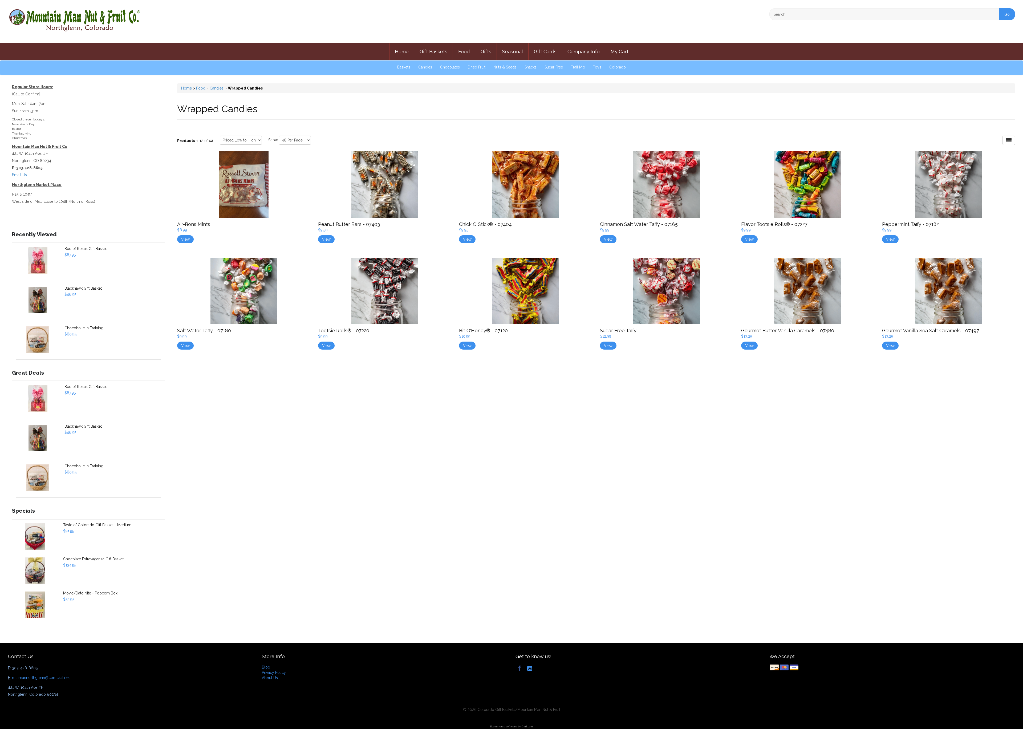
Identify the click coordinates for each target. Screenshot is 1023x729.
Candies (425, 67)
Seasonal (512, 51)
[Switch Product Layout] (1008, 140)
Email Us (19, 175)
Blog (266, 667)
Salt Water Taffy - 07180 (204, 330)
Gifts (486, 51)
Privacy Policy (274, 672)
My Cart (619, 51)
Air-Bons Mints (193, 224)
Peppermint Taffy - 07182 (910, 224)
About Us (270, 678)
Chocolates (450, 67)
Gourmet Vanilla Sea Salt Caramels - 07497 (930, 330)
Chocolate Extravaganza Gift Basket (93, 559)
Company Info (583, 51)
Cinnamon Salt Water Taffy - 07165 (639, 224)
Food (464, 51)
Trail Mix (578, 67)
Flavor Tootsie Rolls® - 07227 (774, 224)
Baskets (403, 67)
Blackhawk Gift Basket (83, 288)
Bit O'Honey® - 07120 (483, 330)
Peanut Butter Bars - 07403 (349, 224)
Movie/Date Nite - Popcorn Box (90, 593)
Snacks (531, 67)
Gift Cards (545, 51)
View (185, 239)
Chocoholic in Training (83, 328)
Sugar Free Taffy (618, 330)
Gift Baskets (433, 51)
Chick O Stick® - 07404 (485, 224)
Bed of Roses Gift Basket (85, 248)
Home (402, 51)
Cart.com (527, 726)
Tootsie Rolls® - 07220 (343, 330)
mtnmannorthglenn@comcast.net (41, 677)
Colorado (617, 67)
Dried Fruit (476, 67)
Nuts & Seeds (505, 67)
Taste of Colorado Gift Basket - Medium (97, 525)
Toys (597, 67)
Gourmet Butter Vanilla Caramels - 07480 (787, 330)
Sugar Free (554, 67)
